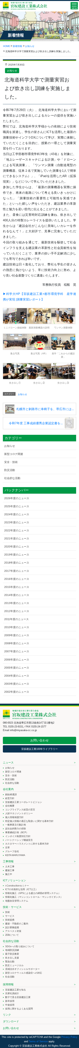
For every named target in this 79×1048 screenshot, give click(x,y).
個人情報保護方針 (14, 817)
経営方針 (9, 798)
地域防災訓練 (12, 950)
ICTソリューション (14, 880)
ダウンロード (11, 1021)
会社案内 (8, 789)
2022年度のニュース (16, 530)
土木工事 (9, 866)
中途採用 (9, 1005)
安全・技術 (11, 462)
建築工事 (9, 870)
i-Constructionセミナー (17, 885)
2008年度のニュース (16, 643)
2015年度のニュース (16, 586)
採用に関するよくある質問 (19, 1008)
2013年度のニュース (16, 603)
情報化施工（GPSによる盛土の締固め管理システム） (33, 893)
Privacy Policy (69, 1037)
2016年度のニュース (16, 578)
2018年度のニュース (16, 562)
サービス (9, 916)
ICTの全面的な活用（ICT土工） (21, 889)
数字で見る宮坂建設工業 (17, 997)
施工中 (8, 874)
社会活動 (9, 976)
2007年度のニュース (16, 651)
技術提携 (9, 919)
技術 (7, 912)
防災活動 (9, 470)
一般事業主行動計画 (15, 824)
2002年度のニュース (16, 691)
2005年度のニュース (16, 667)
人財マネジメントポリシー (19, 813)
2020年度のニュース (16, 546)
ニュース (8, 762)
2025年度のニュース (16, 506)
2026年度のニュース (16, 498)
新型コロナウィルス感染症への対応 (23, 973)
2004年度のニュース (16, 675)
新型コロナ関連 (13, 453)
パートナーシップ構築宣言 (19, 840)
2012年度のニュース (16, 611)
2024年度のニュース (16, 514)
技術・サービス (12, 906)
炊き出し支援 (12, 957)
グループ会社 (12, 851)
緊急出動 (9, 961)
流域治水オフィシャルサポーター (22, 969)
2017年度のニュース (16, 570)
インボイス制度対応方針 (17, 836)
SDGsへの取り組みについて (19, 946)
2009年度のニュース (16, 635)
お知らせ (12, 70)
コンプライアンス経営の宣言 (20, 809)
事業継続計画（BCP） (16, 832)
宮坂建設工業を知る (15, 989)
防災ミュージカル (14, 965)
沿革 (7, 847)
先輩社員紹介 (12, 993)
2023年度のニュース (16, 522)
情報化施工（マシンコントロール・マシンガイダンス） (34, 897)
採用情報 (8, 984)
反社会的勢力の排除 (15, 828)
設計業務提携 (12, 927)
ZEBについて (12, 935)
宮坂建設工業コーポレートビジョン (23, 802)
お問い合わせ (39, 740)
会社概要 (9, 805)
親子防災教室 (12, 954)
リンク (7, 1014)
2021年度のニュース (16, 538)
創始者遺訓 (11, 794)
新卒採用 (9, 1001)
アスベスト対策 (13, 931)
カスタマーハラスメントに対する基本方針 (27, 843)
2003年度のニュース (16, 683)
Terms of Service (38, 1041)
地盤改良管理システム (16, 900)
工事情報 (8, 861)
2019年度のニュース (16, 554)
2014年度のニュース (16, 595)
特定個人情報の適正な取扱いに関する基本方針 (29, 821)
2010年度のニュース (16, 627)
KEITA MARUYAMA (15, 855)
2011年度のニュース (16, 619)
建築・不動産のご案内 (16, 923)
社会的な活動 (12, 478)
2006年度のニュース (16, 659)
